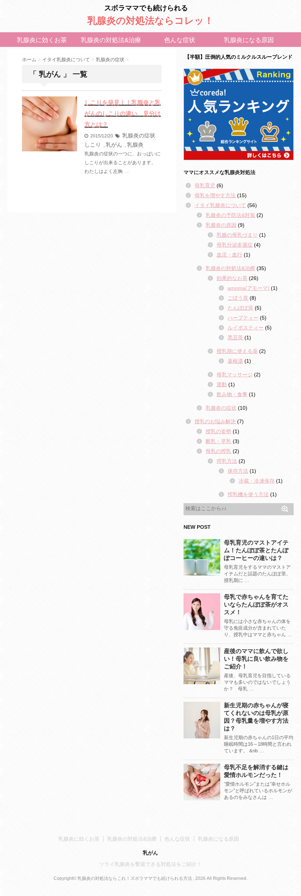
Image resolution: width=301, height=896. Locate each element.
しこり (92, 144)
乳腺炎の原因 (221, 225)
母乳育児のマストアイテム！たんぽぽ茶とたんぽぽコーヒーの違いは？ (256, 550)
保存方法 (238, 471)
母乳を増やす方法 (215, 195)
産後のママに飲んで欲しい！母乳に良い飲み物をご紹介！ (256, 659)
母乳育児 (205, 185)
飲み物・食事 (232, 394)
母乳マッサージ (235, 374)
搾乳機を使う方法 (248, 494)
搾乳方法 (227, 461)
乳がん (114, 144)
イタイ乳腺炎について (220, 205)
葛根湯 (235, 361)
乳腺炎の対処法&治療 (111, 40)
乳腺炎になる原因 (249, 40)
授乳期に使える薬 (237, 351)
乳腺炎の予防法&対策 (230, 215)
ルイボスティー (246, 328)
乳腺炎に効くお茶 (42, 40)
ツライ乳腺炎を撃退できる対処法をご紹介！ (150, 864)
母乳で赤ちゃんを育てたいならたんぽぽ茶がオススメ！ (256, 604)
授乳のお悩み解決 (215, 421)
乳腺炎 (135, 144)
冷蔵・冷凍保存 (257, 481)
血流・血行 (229, 255)
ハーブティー (243, 318)
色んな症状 (179, 40)
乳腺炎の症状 (138, 135)
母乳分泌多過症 (235, 245)
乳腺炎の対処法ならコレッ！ (150, 20)
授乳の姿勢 (218, 431)
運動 (222, 384)
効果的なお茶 (232, 278)
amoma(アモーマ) (248, 288)
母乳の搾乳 (218, 451)
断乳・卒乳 (218, 441)
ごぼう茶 (238, 298)
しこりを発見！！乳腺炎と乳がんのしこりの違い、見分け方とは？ (122, 113)
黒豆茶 (235, 337)
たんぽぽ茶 (240, 308)
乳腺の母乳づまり (237, 235)
